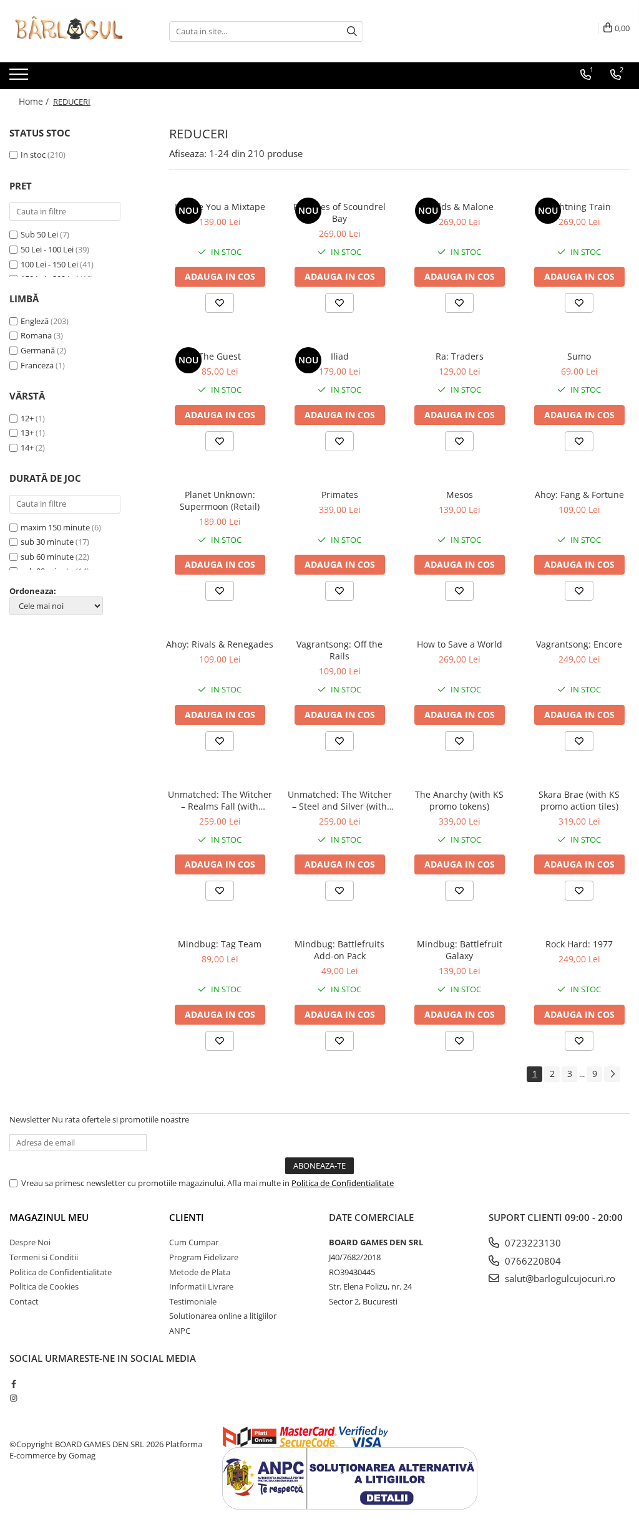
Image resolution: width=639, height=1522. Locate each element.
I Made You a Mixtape (220, 207)
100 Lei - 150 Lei (49, 264)
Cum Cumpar (193, 1242)
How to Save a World (459, 644)
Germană (38, 350)
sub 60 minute (47, 556)
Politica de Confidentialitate (342, 1183)
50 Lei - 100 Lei (47, 249)
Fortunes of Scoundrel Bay (339, 212)
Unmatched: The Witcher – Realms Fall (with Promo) (220, 800)
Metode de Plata (199, 1272)
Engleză (35, 321)
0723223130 (531, 1243)
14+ (27, 447)
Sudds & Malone (459, 207)
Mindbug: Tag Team (219, 944)
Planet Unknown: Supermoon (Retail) (220, 500)
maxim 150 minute (55, 527)
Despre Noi (30, 1242)
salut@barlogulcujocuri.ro (558, 1278)
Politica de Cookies (44, 1286)
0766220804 (531, 1261)
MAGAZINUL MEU (49, 1217)
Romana (36, 335)
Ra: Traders (460, 356)
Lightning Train (579, 207)
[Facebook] (13, 1383)
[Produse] (20, 78)
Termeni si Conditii (43, 1257)
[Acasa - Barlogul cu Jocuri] (71, 31)
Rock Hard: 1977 (579, 944)
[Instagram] (13, 1398)
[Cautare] (352, 31)
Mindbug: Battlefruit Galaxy (459, 950)
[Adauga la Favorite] (219, 303)
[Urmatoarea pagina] (612, 1074)
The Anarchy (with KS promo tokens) (459, 800)
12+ (27, 418)
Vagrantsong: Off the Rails (339, 650)
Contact (24, 1301)
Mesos (459, 494)
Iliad (340, 356)
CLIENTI (186, 1217)
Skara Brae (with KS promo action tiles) (579, 800)
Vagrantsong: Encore (579, 644)
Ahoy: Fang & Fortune (579, 494)
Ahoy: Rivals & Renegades (219, 644)
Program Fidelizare (203, 1257)
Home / (35, 101)
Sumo (579, 356)
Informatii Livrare (201, 1286)
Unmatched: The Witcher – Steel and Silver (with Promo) (340, 800)
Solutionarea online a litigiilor (222, 1315)
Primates (339, 494)
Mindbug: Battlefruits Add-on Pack (339, 950)
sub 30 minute (47, 541)
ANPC (179, 1330)
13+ (27, 432)
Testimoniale (193, 1301)
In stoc (33, 154)
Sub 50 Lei (39, 234)
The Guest (219, 356)
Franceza (37, 365)
